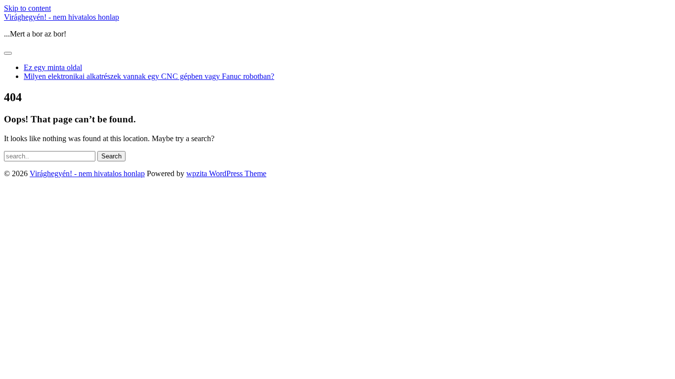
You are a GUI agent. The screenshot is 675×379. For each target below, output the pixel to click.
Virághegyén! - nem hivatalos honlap (61, 17)
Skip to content (27, 8)
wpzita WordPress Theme (226, 173)
